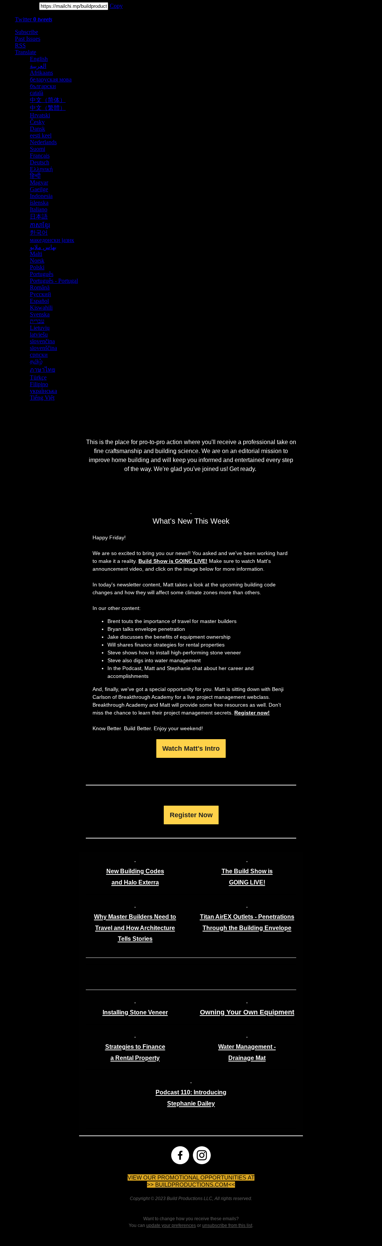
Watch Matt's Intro (191, 748)
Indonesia (41, 196)
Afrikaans (41, 72)
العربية (38, 66)
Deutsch (39, 162)
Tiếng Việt (42, 397)
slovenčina (42, 341)
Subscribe (26, 32)
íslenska (39, 202)
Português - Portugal (54, 281)
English (39, 59)
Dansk (37, 128)
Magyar (39, 182)
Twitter (33, 19)
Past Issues (27, 38)
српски (39, 354)
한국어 (39, 232)
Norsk (37, 260)
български (43, 86)
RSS (20, 45)
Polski (37, 267)
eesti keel (40, 135)
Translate (25, 52)
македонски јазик (52, 240)
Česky (37, 122)
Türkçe (38, 377)
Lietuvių (40, 328)
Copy (116, 6)
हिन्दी (35, 176)
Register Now (191, 815)
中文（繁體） (48, 108)
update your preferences (171, 1225)
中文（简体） (48, 100)
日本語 (39, 216)
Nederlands (43, 142)
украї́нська (43, 391)
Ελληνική (41, 169)
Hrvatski (40, 115)
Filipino (39, 384)
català (36, 93)
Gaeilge (39, 189)
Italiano (38, 209)
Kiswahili (41, 307)
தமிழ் (36, 361)
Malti (36, 254)
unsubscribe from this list (227, 1225)
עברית (37, 321)
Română (40, 287)
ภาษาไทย (42, 369)
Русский (40, 294)
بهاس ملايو (43, 247)
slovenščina (43, 348)
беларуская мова (51, 79)
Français (40, 155)
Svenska (40, 314)
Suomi (37, 149)
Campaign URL (19, 6)
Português (41, 274)
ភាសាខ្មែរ (40, 225)
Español (39, 301)
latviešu (39, 334)
